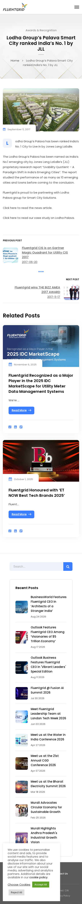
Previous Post (12, 240)
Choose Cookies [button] (19, 884)
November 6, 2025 (25, 364)
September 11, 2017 (18, 129)
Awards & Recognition (41, 30)
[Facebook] (10, 427)
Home (15, 61)
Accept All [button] (41, 884)
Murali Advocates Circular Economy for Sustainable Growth (46, 807)
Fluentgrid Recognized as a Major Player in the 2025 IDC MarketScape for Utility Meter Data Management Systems (41, 383)
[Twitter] (21, 427)
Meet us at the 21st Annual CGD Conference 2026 (45, 760)
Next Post (72, 279)
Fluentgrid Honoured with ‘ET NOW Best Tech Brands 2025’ (37, 492)
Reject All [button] (16, 892)
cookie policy (38, 877)
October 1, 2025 (23, 479)
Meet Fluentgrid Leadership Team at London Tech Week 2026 (48, 713)
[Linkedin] (15, 427)
